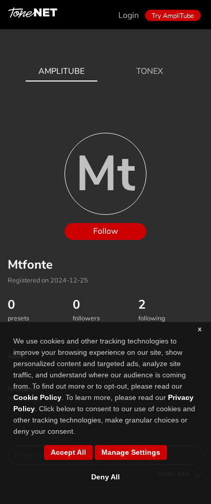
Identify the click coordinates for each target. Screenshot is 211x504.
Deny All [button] (105, 477)
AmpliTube (61, 71)
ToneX (149, 71)
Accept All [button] (68, 452)
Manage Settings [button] (130, 452)
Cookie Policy (37, 397)
